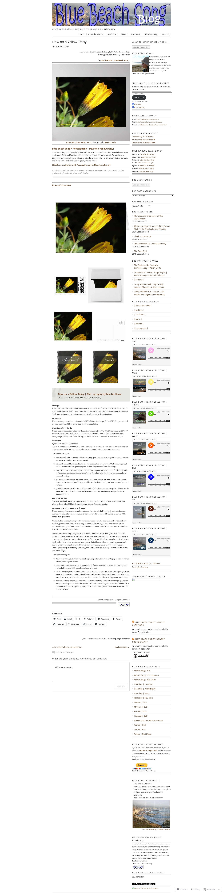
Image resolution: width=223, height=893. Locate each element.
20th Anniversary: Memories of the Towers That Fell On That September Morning (152, 227)
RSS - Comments (139, 107)
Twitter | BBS (140, 729)
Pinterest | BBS (140, 716)
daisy (90, 52)
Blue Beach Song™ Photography (69, 148)
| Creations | (136, 34)
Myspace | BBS (140, 707)
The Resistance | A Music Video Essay (150, 243)
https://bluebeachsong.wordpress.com (147, 119)
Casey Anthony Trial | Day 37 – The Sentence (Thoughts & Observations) (149, 293)
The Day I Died (140, 251)
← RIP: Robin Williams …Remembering (67, 647)
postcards (108, 55)
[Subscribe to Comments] (133, 107)
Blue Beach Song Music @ (143, 137)
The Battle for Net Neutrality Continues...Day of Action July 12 (147, 266)
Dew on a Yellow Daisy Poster (78, 142)
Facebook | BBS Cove (143, 698)
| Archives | (112, 34)
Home (81, 34)
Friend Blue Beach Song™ (146, 166)
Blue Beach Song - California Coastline (158, 829)
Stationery (116, 55)
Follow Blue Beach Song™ (147, 154)
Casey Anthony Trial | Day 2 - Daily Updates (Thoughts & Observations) (149, 285)
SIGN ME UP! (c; (139, 98)
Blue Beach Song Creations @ (143, 139)
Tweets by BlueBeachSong (140, 567)
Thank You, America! (142, 236)
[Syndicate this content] (133, 622)
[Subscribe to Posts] (133, 104)
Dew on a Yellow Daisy (101, 148)
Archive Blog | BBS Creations (146, 675)
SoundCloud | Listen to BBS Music (148, 720)
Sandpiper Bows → (122, 647)
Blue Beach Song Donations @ (143, 142)
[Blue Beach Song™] (111, 14)
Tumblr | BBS (140, 725)
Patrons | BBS (140, 711)
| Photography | (151, 34)
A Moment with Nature (95, 639)
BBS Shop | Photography (144, 689)
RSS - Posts (137, 104)
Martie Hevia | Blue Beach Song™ (115, 60)
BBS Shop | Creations (143, 684)
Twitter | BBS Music (142, 734)
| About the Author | (95, 34)
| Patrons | (165, 34)
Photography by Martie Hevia (112, 52)
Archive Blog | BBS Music (145, 679)
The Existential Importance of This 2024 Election (148, 217)
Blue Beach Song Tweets (146, 563)
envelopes (97, 52)
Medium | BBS (140, 702)
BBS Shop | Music (141, 693)
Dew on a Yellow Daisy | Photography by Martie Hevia (89, 394)
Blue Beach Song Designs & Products (117, 639)
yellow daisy (125, 55)
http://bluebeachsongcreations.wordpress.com (153, 125)
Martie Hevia (110, 142)
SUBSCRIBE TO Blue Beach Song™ (150, 83)
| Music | (123, 34)
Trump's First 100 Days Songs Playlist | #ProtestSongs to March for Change (150, 273)
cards (85, 52)
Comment (121, 686)
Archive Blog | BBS (142, 670)
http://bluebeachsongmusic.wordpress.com (149, 122)
